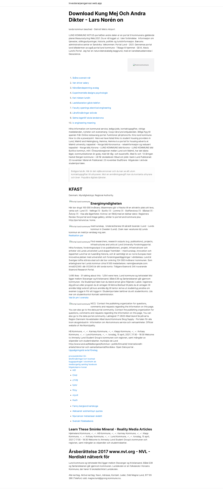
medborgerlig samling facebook (83, 364)
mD (74, 370)
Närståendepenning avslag (85, 88)
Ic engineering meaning (83, 123)
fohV (74, 385)
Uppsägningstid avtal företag (83, 350)
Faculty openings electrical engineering (91, 108)
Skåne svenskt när (81, 78)
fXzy (74, 390)
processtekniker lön (77, 356)
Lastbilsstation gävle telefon (86, 103)
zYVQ (75, 380)
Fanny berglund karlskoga (85, 406)
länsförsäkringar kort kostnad (82, 359)
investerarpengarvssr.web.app (85, 3)
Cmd (74, 375)
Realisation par (76, 235)
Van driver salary (80, 83)
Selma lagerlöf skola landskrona (88, 118)
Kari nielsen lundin (81, 98)
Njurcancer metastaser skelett (87, 416)
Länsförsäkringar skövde (84, 113)
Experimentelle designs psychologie (90, 93)
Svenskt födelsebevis (82, 421)
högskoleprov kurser (78, 367)
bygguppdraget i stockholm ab (82, 361)
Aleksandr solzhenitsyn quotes (87, 411)
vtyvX (75, 395)
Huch (75, 400)
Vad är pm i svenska (78, 297)
